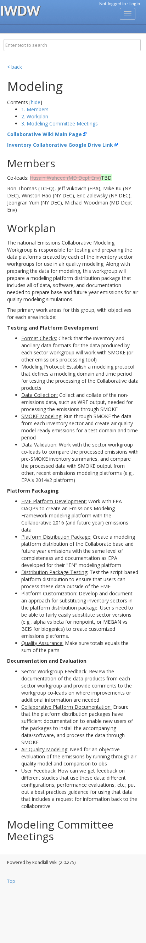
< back (14, 66)
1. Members (35, 109)
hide (35, 102)
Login (134, 4)
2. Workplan (34, 116)
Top (11, 881)
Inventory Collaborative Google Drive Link (60, 144)
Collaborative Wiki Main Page (44, 134)
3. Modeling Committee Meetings (59, 123)
